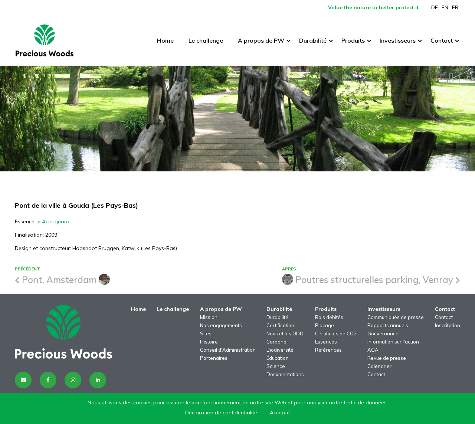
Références (328, 350)
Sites (206, 333)
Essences (326, 342)
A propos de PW (261, 40)
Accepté (280, 412)
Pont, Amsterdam (59, 279)
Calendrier (379, 366)
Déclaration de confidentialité (221, 412)
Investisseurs (398, 40)
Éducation (277, 358)
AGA (373, 350)
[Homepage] (44, 40)
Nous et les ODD (285, 333)
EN (445, 7)
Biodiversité (280, 350)
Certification (280, 325)
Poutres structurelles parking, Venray (374, 279)
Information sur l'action (393, 342)
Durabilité (313, 40)
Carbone (276, 342)
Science (275, 366)
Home (165, 40)
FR (455, 7)
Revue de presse (386, 358)
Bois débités (329, 317)
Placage (324, 325)
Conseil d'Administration (228, 350)
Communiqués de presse (395, 317)
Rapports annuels (387, 325)
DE (434, 7)
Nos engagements (221, 325)
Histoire (209, 342)
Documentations (285, 374)
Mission (208, 317)
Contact (441, 40)
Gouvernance (383, 333)
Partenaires (213, 358)
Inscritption (447, 325)
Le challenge (206, 40)
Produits (353, 40)
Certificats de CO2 (336, 333)
